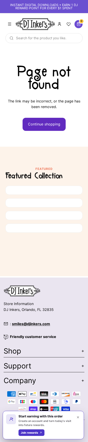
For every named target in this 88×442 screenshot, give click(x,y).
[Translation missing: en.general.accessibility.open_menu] (9, 24)
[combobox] (44, 38)
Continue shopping (44, 124)
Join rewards (29, 432)
